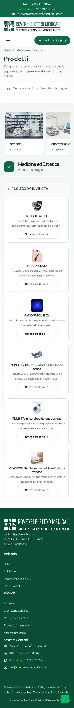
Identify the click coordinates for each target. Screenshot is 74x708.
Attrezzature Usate (15, 632)
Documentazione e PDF (18, 578)
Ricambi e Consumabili (17, 625)
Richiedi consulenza (52, 40)
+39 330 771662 (44, 9)
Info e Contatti (12, 585)
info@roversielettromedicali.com (28, 667)
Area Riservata (60, 692)
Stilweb (8, 692)
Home (7, 50)
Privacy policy (23, 692)
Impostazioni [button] (36, 700)
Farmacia (9, 603)
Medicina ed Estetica (16, 618)
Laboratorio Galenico (16, 610)
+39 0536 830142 (40, 4)
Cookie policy (41, 692)
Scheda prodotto (35, 234)
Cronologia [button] (52, 700)
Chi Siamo (10, 571)
